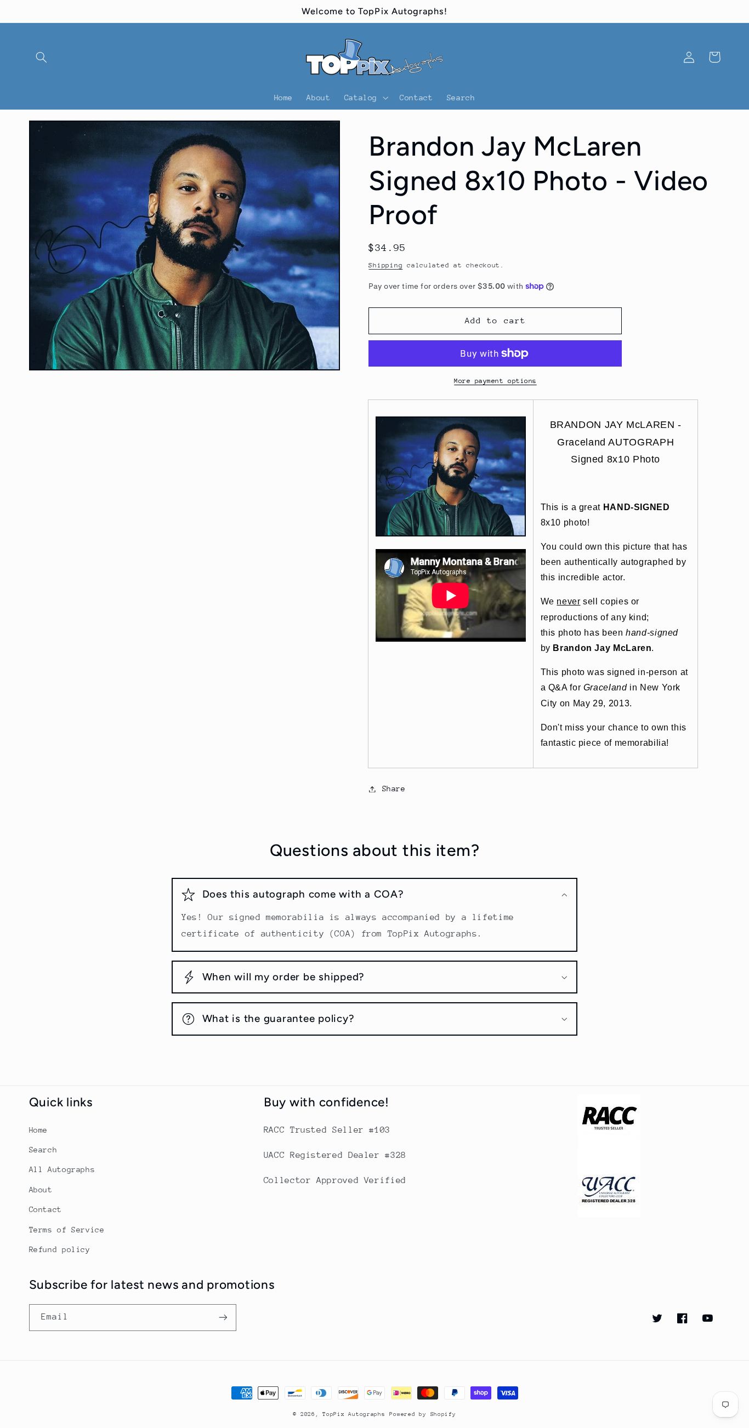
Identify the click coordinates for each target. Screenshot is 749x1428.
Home (38, 1130)
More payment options (495, 381)
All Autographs (62, 1169)
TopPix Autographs (353, 1414)
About (41, 1189)
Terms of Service (67, 1229)
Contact (45, 1209)
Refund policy (59, 1249)
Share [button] (393, 788)
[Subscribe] (222, 1317)
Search (43, 1149)
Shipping (385, 265)
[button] (41, 57)
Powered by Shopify (422, 1414)
